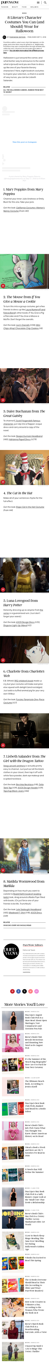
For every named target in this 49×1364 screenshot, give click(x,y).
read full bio (26, 972)
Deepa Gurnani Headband (29, 436)
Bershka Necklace (25, 785)
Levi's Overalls (23, 325)
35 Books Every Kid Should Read (17, 925)
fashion (4, 7)
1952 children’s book (23, 681)
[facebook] (18, 991)
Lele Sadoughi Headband (28, 910)
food (24, 7)
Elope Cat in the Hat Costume (30, 507)
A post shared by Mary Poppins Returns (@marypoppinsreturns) (22, 177)
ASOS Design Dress (25, 622)
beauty (15, 7)
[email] (36, 991)
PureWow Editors (18, 37)
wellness (34, 7)
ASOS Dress (36, 913)
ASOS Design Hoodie (28, 788)
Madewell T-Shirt (17, 913)
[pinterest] (3, 286)
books (24, 13)
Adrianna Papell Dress (20, 439)
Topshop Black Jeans (13, 791)
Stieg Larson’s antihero (14, 766)
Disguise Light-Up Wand (15, 626)
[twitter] (24, 991)
